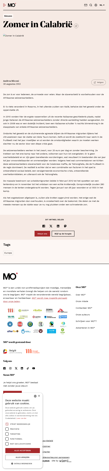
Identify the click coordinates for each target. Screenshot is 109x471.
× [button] (39, 396)
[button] (22, 464)
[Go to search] (90, 5)
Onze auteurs (83, 314)
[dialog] (23, 430)
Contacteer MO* (84, 308)
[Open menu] (4, 5)
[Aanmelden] (95, 5)
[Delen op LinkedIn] (58, 226)
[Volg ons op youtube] (33, 368)
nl (101, 5)
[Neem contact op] (85, 5)
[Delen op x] (50, 226)
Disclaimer (44, 446)
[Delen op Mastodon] (65, 226)
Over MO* (81, 294)
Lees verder (21, 418)
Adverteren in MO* (85, 328)
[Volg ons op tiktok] (27, 368)
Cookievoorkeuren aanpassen (54, 457)
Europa (8, 253)
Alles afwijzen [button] (23, 457)
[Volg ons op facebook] (4, 368)
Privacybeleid (46, 440)
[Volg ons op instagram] (10, 368)
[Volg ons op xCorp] (16, 368)
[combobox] (35, 396)
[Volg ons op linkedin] (22, 368)
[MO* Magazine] (12, 5)
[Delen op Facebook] (43, 226)
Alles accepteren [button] (22, 450)
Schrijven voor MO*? (86, 321)
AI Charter (44, 451)
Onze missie (82, 301)
